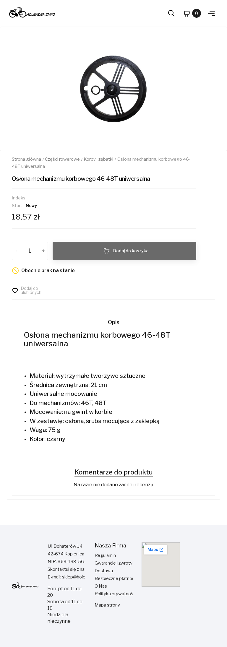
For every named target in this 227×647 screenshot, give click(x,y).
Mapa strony (107, 605)
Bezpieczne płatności (116, 578)
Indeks (18, 197)
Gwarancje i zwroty (113, 563)
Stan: (17, 205)
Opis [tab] (113, 322)
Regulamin (105, 555)
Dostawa (104, 570)
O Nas (101, 586)
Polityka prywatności (116, 593)
